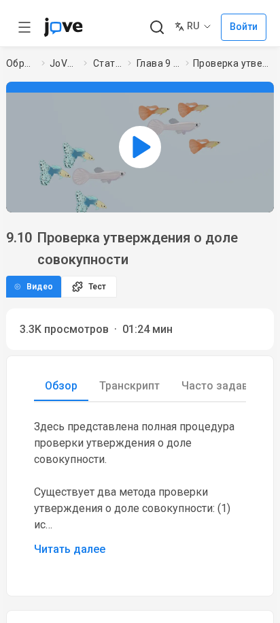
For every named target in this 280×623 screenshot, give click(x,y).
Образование (21, 63)
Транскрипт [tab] (129, 385)
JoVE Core (64, 63)
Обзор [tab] (61, 385)
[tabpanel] (140, 488)
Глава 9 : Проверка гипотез (159, 63)
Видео (40, 286)
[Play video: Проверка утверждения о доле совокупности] (140, 147)
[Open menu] (24, 27)
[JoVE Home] (63, 27)
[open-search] (157, 27)
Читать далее (69, 549)
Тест (97, 286)
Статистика (107, 63)
